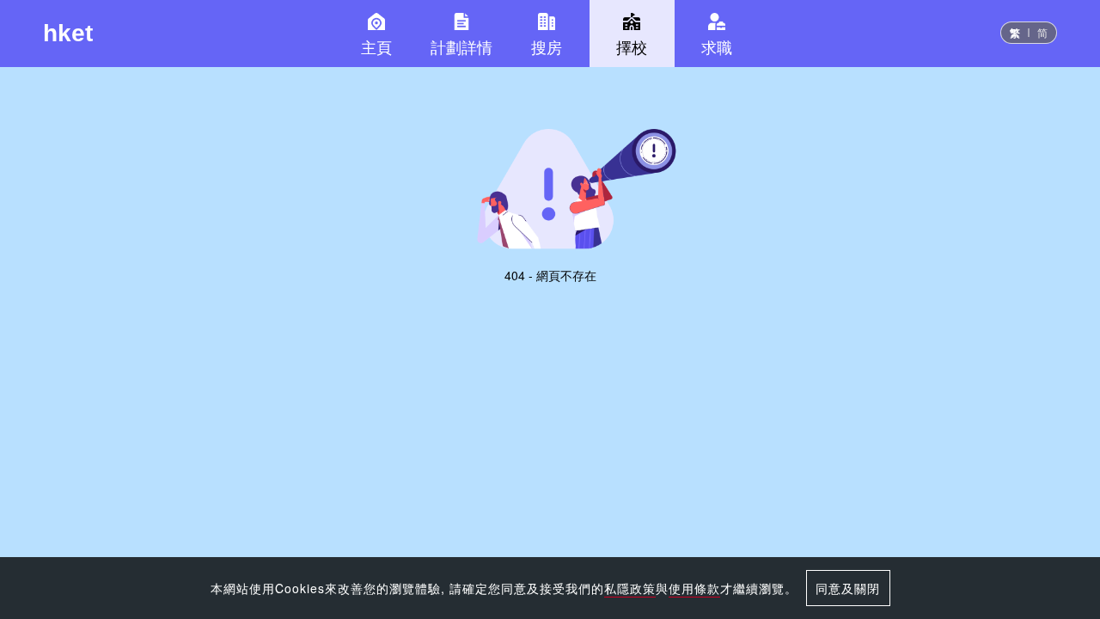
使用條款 (694, 588)
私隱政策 (630, 588)
